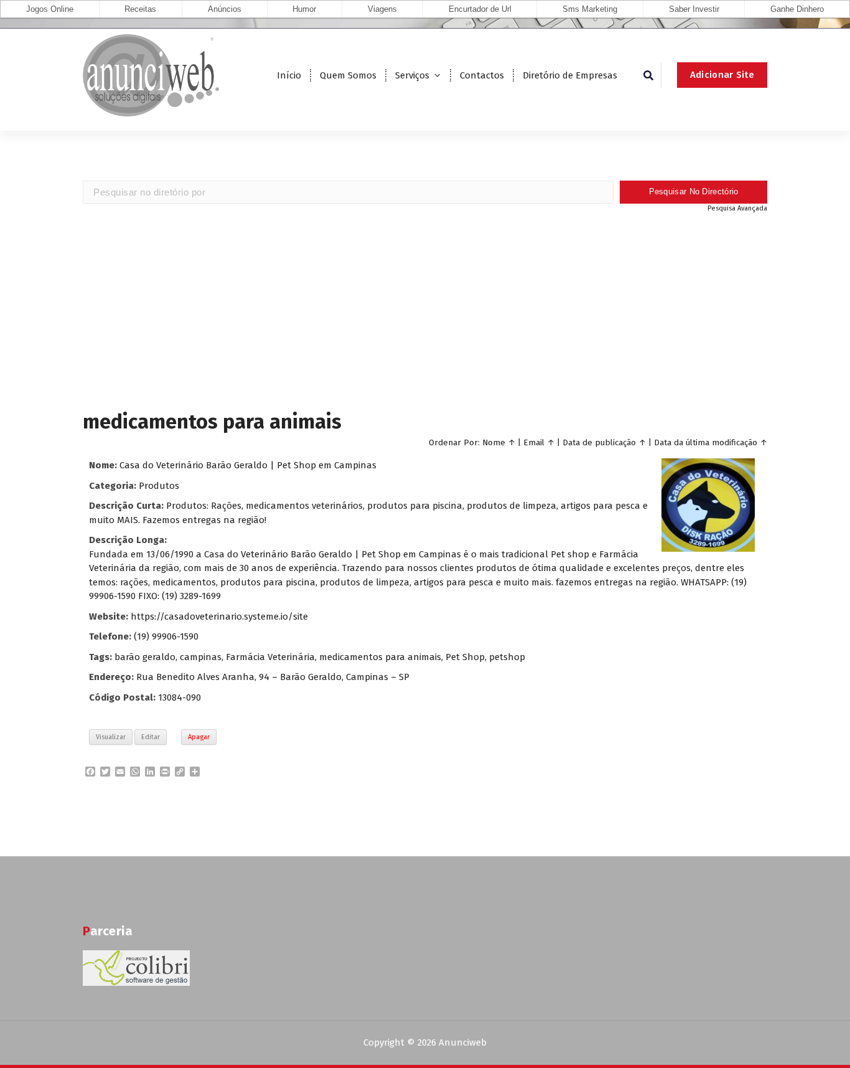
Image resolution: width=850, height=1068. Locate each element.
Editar (150, 737)
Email (533, 442)
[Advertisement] (425, 310)
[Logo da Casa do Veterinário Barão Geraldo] (708, 505)
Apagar (199, 737)
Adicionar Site (722, 74)
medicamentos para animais (380, 657)
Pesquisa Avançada (737, 208)
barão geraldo (144, 657)
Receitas (140, 9)
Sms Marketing (590, 9)
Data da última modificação (705, 442)
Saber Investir (694, 9)
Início (289, 75)
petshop (507, 657)
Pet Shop (465, 657)
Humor (304, 9)
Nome (493, 442)
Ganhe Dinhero (797, 9)
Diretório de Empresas (570, 75)
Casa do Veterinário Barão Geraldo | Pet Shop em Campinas (247, 465)
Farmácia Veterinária (270, 657)
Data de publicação (599, 442)
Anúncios (224, 9)
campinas (201, 657)
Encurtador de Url (480, 9)
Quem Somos (348, 75)
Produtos (159, 485)
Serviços (412, 75)
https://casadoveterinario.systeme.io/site (219, 616)
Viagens (382, 9)
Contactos (482, 75)
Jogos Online (49, 9)
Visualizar (111, 737)
